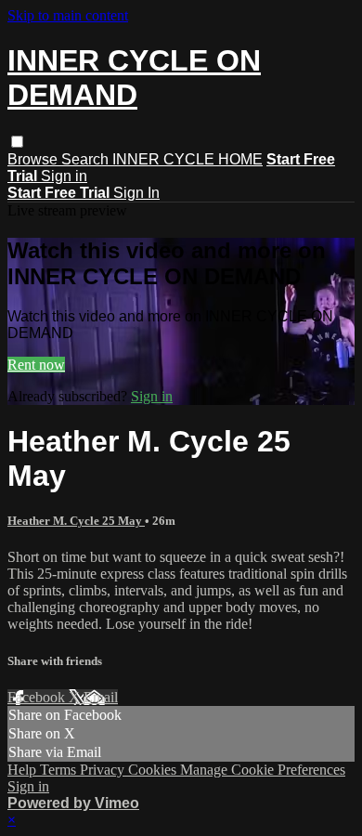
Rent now (36, 364)
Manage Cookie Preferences (262, 769)
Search (86, 159)
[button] (17, 142)
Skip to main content (67, 15)
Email (101, 697)
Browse (34, 159)
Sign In (136, 193)
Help (23, 769)
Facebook (38, 697)
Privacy (104, 769)
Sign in (64, 176)
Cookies (154, 769)
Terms (60, 769)
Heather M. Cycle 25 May (76, 521)
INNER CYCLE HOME (187, 159)
